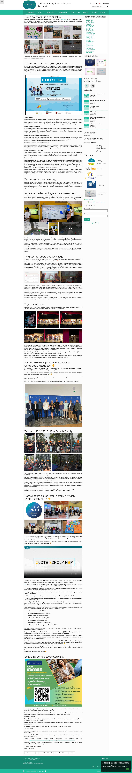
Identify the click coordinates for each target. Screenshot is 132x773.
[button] (96, 3)
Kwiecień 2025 (90, 41)
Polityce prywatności (123, 766)
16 (63, 753)
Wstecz (29, 753)
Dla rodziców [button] (63, 12)
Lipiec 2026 (89, 21)
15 (59, 753)
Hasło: (85, 214)
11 (44, 753)
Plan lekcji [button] (94, 12)
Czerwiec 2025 (90, 39)
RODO (93, 766)
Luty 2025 (88, 44)
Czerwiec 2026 (90, 23)
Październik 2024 (90, 49)
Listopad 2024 (89, 48)
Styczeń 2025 (89, 45)
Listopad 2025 (89, 32)
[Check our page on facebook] (86, 86)
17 (66, 753)
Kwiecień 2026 (90, 25)
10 (40, 753)
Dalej (71, 753)
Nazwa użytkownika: (89, 208)
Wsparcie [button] (85, 12)
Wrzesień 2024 (90, 51)
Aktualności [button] (30, 12)
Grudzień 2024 (89, 47)
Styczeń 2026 (89, 29)
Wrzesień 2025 (90, 35)
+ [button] (91, 3)
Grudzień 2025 (89, 31)
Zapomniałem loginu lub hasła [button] (91, 223)
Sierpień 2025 (89, 36)
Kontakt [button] (102, 12)
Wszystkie (89, 52)
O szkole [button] (39, 12)
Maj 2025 (88, 40)
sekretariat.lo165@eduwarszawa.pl (34, 763)
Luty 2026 (88, 28)
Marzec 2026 (89, 27)
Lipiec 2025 (89, 37)
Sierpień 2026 (89, 20)
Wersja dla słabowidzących (31, 771)
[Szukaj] (108, 6)
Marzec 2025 (89, 43)
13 (51, 753)
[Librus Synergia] (95, 199)
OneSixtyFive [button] (75, 12)
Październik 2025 (90, 33)
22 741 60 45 (28, 762)
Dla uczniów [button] (50, 12)
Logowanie (105, 3)
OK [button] (127, 769)
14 (55, 753)
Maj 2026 (88, 24)
